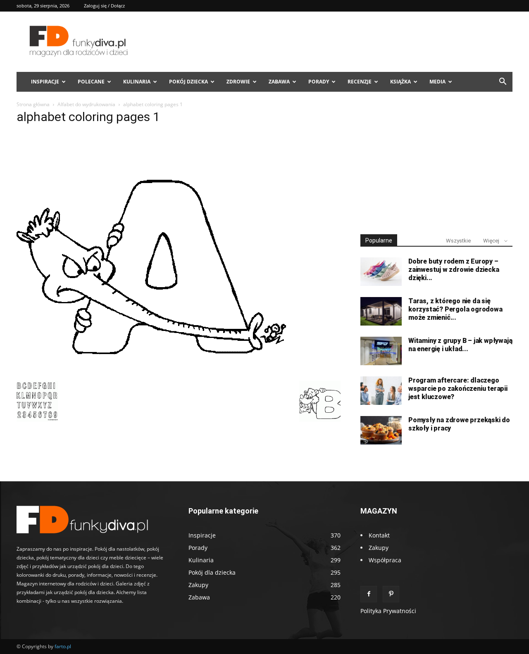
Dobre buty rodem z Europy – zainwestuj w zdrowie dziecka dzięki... (453, 269)
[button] (502, 82)
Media (437, 81)
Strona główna (33, 104)
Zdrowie (238, 81)
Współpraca (385, 560)
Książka (400, 81)
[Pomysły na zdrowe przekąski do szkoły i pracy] (381, 430)
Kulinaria (136, 81)
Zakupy (378, 548)
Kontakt (379, 535)
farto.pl (63, 646)
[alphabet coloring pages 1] (151, 372)
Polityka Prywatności (388, 611)
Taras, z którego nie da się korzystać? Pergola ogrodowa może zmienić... (455, 309)
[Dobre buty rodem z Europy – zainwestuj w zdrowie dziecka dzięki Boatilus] (381, 271)
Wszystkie (458, 241)
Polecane (91, 81)
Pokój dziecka (188, 81)
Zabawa (279, 81)
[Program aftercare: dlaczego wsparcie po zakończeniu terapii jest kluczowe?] (381, 390)
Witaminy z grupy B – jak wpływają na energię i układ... (460, 345)
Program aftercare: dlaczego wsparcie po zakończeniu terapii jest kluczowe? (458, 388)
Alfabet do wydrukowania (86, 104)
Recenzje (360, 81)
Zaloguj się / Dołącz (104, 5)
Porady (318, 81)
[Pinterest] (391, 594)
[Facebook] (368, 594)
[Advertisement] (436, 164)
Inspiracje (45, 81)
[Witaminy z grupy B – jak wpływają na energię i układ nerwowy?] (381, 351)
